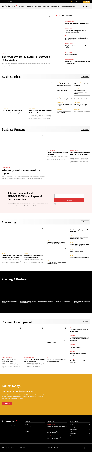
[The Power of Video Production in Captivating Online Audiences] (27, 33)
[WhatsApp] (89, 448)
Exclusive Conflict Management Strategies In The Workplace (78, 354)
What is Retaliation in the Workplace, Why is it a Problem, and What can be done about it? (79, 338)
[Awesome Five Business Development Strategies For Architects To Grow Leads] (80, 141)
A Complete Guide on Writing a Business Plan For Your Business (76, 39)
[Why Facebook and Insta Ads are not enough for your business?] (34, 239)
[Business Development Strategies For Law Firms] (57, 141)
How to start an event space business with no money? (80, 105)
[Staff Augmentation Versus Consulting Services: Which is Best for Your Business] (57, 233)
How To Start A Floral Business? (81, 99)
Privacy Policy (68, 204)
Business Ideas (31, 108)
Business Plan (68, 28)
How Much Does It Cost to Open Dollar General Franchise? (56, 341)
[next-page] (89, 306)
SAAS (71, 228)
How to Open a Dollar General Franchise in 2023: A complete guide (56, 360)
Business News (60, 102)
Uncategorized (68, 35)
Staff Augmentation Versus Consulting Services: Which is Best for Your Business (56, 243)
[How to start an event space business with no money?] (14, 93)
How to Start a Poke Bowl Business (82, 111)
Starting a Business (69, 21)
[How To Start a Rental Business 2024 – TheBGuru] (41, 93)
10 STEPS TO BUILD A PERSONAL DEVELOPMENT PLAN (34, 360)
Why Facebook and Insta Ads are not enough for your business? (34, 256)
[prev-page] (3, 306)
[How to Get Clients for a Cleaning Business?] (59, 22)
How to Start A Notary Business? (64, 99)
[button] (79, 6)
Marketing (4, 253)
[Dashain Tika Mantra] (59, 53)
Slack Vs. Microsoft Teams (76, 251)
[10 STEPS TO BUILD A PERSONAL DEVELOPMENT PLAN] (34, 340)
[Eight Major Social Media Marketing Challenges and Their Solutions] (12, 239)
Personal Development (7, 357)
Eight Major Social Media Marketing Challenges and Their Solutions (12, 256)
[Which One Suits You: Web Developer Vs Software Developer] (57, 252)
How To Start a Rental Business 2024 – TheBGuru (64, 111)
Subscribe (69, 200)
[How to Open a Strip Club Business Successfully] (82, 291)
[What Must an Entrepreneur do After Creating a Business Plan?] (59, 30)
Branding (4, 53)
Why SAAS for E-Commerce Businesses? (79, 257)
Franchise (49, 339)
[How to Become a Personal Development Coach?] (12, 340)
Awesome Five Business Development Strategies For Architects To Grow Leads (80, 154)
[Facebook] (82, 448)
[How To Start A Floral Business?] (64, 291)
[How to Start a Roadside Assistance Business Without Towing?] (59, 61)
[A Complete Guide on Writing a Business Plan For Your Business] (59, 38)
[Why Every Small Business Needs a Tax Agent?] (59, 46)
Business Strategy (69, 43)
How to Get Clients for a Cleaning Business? (77, 23)
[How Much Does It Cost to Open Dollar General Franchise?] (57, 331)
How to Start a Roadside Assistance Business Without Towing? (80, 92)
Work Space (72, 327)
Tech (48, 240)
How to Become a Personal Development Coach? (9, 360)
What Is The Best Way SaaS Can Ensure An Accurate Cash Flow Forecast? (79, 245)
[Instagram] (86, 448)
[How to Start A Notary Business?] (46, 291)
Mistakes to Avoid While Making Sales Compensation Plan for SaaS (79, 237)
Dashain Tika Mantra (71, 54)
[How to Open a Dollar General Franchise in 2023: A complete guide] (57, 350)
